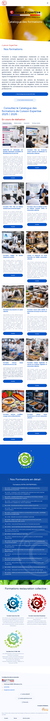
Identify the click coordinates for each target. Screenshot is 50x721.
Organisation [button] (27, 123)
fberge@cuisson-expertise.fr (9, 689)
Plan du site (25, 702)
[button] (47, 3)
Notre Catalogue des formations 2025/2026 (26, 94)
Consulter (13, 177)
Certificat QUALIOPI (26, 694)
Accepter (6, 718)
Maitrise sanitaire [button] (17, 123)
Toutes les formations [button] (7, 123)
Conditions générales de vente (26, 698)
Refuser (15, 718)
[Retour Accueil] (4, 3)
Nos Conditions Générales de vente (26, 100)
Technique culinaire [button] (36, 123)
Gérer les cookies (26, 718)
